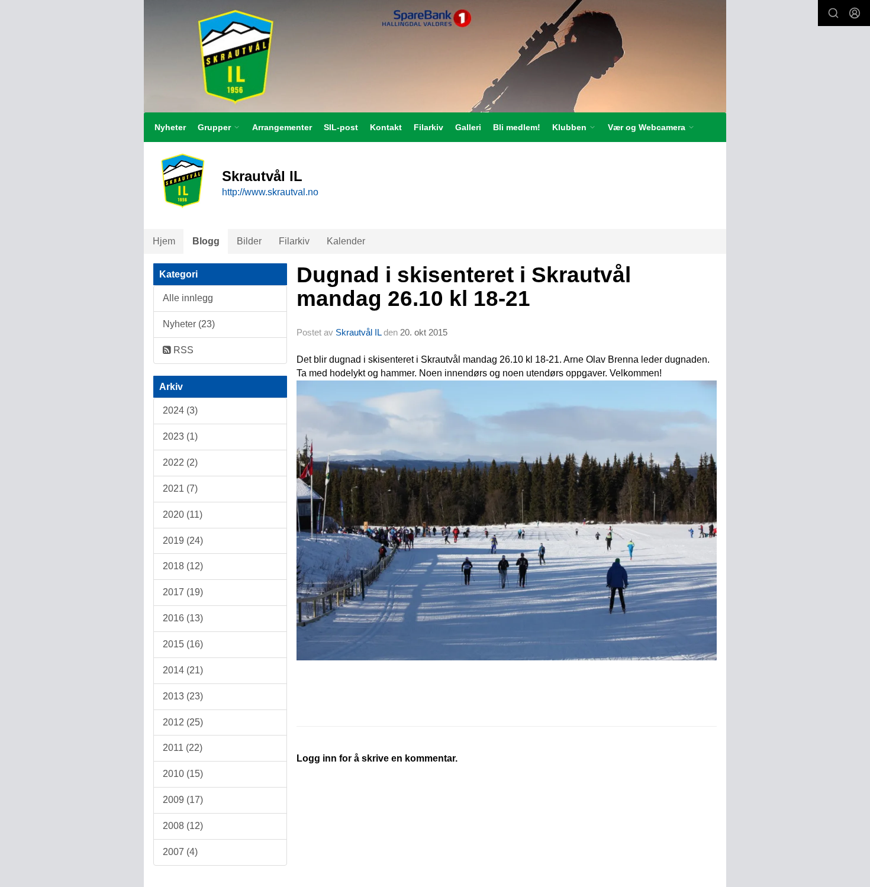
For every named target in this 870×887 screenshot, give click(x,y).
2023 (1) (180, 436)
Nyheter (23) (189, 324)
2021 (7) (180, 488)
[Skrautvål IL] (435, 56)
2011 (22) (182, 748)
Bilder (249, 241)
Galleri (468, 127)
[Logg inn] (854, 13)
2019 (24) (183, 541)
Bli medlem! (516, 127)
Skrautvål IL (358, 332)
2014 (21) (183, 670)
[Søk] (833, 13)
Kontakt (386, 127)
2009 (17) (183, 800)
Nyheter (170, 127)
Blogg (206, 241)
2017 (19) (183, 592)
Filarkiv (428, 127)
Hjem (164, 241)
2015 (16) (183, 644)
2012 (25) (183, 722)
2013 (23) (183, 696)
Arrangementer (282, 127)
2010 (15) (183, 774)
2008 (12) (183, 826)
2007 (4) (180, 852)
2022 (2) (180, 462)
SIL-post (341, 127)
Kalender (346, 241)
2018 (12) (183, 566)
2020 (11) (182, 514)
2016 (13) (183, 618)
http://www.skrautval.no (270, 192)
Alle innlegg (188, 298)
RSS (182, 350)
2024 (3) (180, 410)
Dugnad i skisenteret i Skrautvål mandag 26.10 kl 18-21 (464, 287)
